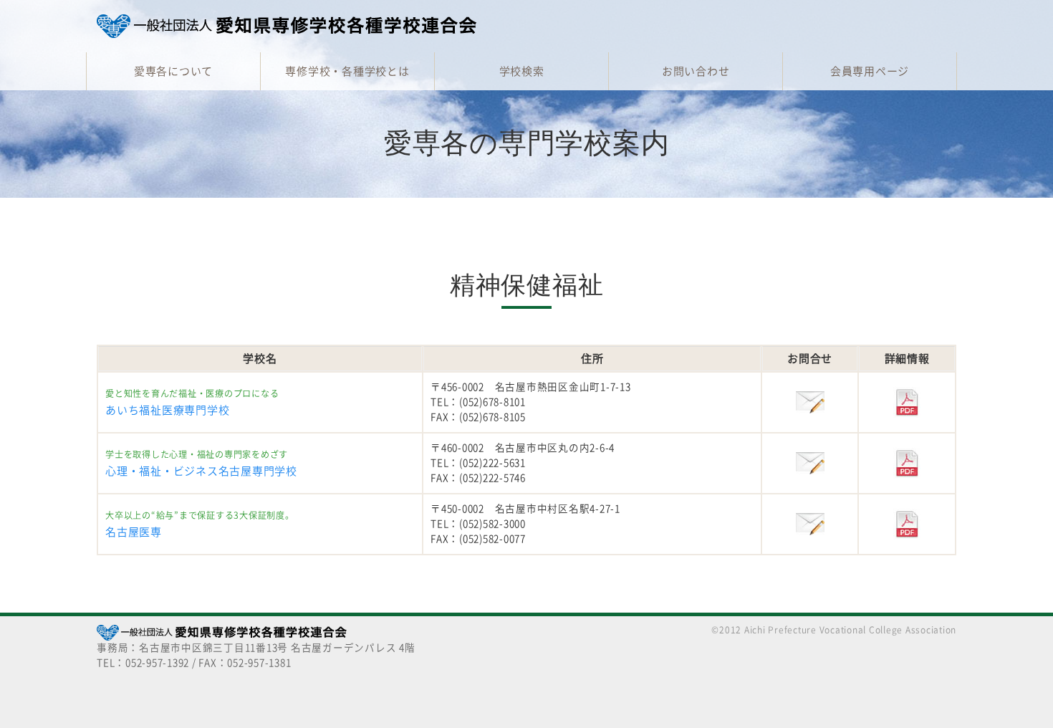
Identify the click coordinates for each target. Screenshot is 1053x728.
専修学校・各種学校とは (347, 71)
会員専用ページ (869, 71)
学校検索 (521, 71)
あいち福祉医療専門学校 (167, 410)
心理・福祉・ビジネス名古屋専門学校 (201, 471)
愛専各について (173, 71)
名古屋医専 (133, 532)
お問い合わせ (696, 71)
